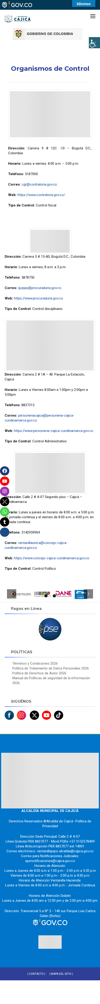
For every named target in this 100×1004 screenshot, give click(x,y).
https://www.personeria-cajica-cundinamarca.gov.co (53, 431)
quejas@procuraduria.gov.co (39, 288)
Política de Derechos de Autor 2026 (39, 673)
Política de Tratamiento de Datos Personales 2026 (50, 668)
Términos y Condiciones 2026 (35, 663)
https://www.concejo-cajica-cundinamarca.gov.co (51, 558)
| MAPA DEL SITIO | (61, 973)
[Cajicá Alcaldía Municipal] (17, 11)
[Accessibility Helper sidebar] (94, 42)
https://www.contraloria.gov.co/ (41, 195)
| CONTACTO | (36, 973)
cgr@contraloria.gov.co (39, 184)
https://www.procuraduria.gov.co (38, 298)
